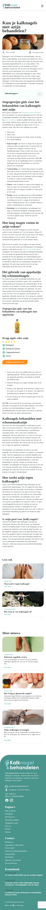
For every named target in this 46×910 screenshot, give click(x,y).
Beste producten (10, 811)
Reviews (7, 829)
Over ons (8, 826)
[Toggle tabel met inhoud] (38, 94)
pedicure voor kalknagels (30, 249)
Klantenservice (10, 817)
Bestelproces (9, 842)
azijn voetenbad (10, 120)
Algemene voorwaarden (13, 860)
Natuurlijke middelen (12, 820)
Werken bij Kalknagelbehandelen (16, 851)
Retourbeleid (9, 857)
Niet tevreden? (10, 848)
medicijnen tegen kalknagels (31, 112)
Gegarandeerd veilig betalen (14, 845)
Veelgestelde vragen (11, 823)
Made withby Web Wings (14, 905)
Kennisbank (9, 814)
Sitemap (7, 832)
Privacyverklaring (11, 863)
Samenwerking (10, 854)
